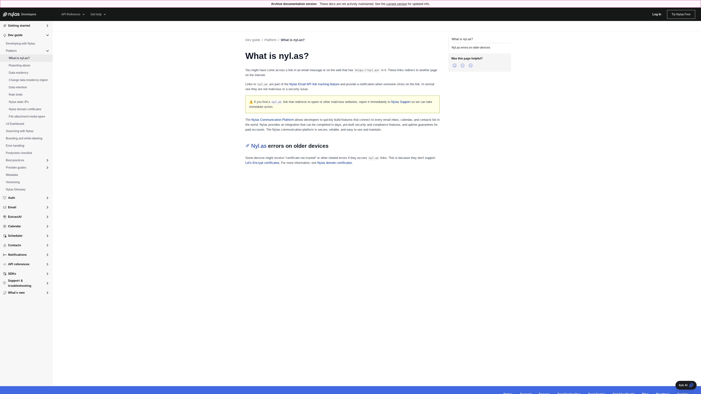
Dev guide (252, 40)
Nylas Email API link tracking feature (314, 84)
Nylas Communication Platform (272, 119)
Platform (270, 40)
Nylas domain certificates (334, 163)
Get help (96, 14)
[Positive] (454, 65)
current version (396, 4)
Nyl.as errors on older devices (471, 47)
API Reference (70, 14)
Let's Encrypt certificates (262, 163)
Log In (656, 14)
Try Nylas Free (681, 14)
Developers (28, 14)
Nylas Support (401, 102)
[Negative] (470, 65)
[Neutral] (462, 65)
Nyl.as (259, 146)
